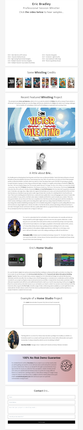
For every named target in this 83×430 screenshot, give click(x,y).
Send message (41, 422)
